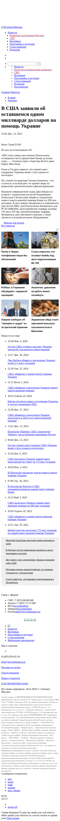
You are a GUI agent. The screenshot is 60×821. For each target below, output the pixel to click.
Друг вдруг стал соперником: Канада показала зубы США (30, 561)
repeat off (12, 807)
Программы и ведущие (22, 44)
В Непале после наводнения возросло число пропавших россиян (29, 552)
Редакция (15, 49)
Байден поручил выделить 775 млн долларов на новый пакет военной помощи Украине (32, 531)
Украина (12, 100)
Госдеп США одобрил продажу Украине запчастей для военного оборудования (30, 348)
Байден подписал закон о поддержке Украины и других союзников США (33, 403)
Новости (12, 32)
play (10, 779)
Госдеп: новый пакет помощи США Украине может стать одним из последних (32, 446)
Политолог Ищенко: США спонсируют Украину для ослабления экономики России (32, 433)
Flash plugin (13, 818)
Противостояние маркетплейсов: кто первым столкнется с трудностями (29, 571)
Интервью (15, 41)
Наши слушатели (10, 678)
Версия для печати (14, 222)
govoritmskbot (21, 606)
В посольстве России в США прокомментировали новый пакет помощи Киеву (31, 489)
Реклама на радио (10, 667)
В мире (12, 97)
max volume (14, 790)
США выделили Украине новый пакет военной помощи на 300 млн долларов (29, 504)
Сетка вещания (18, 47)
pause (10, 782)
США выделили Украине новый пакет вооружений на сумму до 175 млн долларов (31, 460)
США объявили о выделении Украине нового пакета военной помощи (33, 389)
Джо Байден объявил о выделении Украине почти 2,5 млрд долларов (31, 362)
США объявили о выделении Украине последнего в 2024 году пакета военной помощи (29, 418)
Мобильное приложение (21, 640)
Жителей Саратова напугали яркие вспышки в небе (30, 542)
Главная (5, 92)
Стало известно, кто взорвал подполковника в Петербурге (30, 581)
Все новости (8, 225)
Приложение (21, 86)
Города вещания (10, 672)
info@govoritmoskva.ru (28, 611)
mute (10, 784)
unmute (11, 787)
